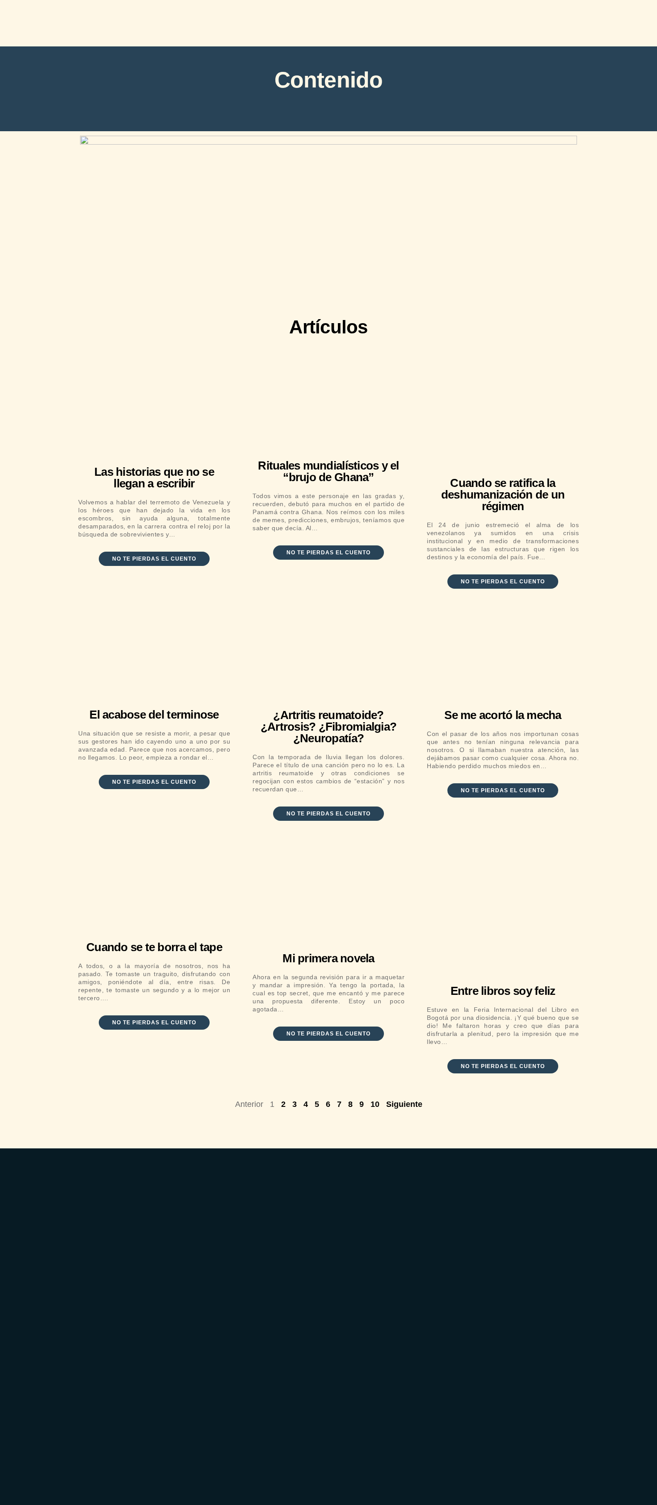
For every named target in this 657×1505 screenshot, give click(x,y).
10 (375, 1104)
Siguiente (404, 1104)
